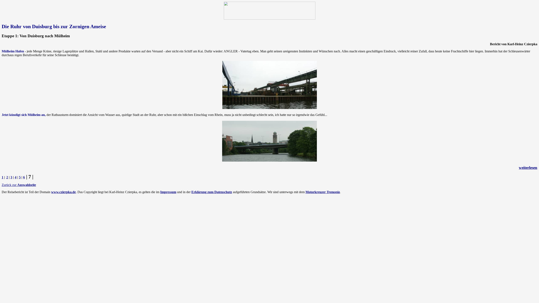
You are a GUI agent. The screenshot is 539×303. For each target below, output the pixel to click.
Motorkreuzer (323, 192)
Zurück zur (19, 185)
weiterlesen (528, 167)
